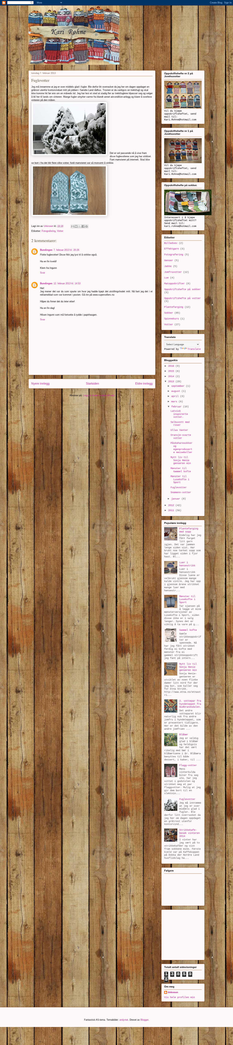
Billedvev (170, 243)
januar (176, 498)
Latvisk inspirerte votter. (179, 414)
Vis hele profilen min (179, 997)
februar (177, 406)
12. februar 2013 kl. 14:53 (67, 283)
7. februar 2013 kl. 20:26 (66, 250)
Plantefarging (173, 307)
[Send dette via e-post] (72, 226)
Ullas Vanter (179, 430)
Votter (60, 231)
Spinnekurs (171, 318)
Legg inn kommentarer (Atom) (98, 395)
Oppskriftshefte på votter (182, 298)
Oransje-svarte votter (181, 437)
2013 (171, 381)
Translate (194, 349)
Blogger (144, 1019)
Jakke (167, 266)
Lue (166, 277)
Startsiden (92, 383)
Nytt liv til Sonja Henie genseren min (181, 460)
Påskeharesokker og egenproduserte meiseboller (181, 448)
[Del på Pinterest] (86, 226)
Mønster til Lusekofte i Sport (180, 479)
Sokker (168, 312)
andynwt (123, 1019)
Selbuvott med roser (180, 424)
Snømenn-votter (181, 492)
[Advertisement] (187, 934)
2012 (171, 505)
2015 (171, 371)
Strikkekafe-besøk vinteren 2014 (189, 833)
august (176, 391)
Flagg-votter (188, 765)
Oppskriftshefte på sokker (182, 289)
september (178, 386)
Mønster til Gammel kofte (181, 470)
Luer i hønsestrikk (187, 564)
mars (175, 401)
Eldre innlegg (144, 383)
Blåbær (183, 734)
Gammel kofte (188, 630)
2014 (171, 376)
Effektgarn (171, 248)
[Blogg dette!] (76, 226)
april (175, 396)
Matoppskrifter (174, 283)
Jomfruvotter (173, 272)
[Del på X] (79, 226)
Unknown (173, 992)
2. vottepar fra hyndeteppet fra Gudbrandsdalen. (190, 704)
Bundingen (46, 250)
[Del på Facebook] (83, 226)
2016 (171, 366)
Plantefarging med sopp (188, 530)
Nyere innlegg (40, 383)
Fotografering (49, 231)
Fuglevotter (179, 487)
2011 (171, 510)
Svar (42, 272)
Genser (168, 260)
